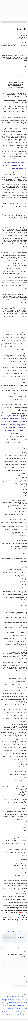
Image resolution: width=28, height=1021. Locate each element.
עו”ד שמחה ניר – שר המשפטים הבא (15, 1010)
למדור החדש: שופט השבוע (15, 998)
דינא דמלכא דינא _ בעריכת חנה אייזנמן (15, 931)
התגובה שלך (24, 956)
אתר (26, 981)
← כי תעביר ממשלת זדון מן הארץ (8, 947)
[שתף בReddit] (5, 939)
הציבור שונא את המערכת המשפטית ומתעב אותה (12, 999)
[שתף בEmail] (14, 939)
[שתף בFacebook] (14, 935)
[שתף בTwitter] (9, 935)
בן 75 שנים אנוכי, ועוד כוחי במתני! (15, 1008)
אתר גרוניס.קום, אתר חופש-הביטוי (15, 1002)
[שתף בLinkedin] (9, 939)
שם (26, 972)
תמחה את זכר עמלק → (22, 947)
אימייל (25, 976)
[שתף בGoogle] (5, 935)
